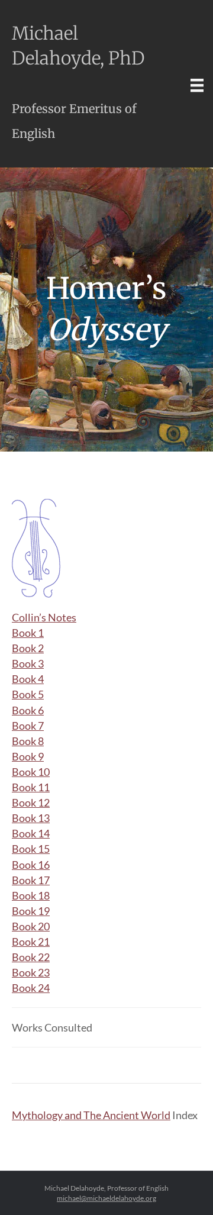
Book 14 (31, 833)
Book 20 (31, 926)
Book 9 (28, 756)
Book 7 (28, 725)
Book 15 (31, 848)
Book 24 (31, 987)
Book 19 (31, 910)
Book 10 (31, 771)
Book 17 (31, 880)
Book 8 (28, 740)
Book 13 (31, 817)
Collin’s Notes (44, 617)
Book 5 (28, 694)
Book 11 (31, 787)
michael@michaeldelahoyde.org (106, 1198)
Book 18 (31, 895)
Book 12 (31, 802)
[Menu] (197, 85)
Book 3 (28, 663)
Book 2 (28, 648)
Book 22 (31, 956)
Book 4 (28, 678)
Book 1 (28, 632)
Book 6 (28, 710)
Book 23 (31, 972)
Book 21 (31, 941)
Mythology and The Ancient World (91, 1114)
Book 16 (31, 864)
